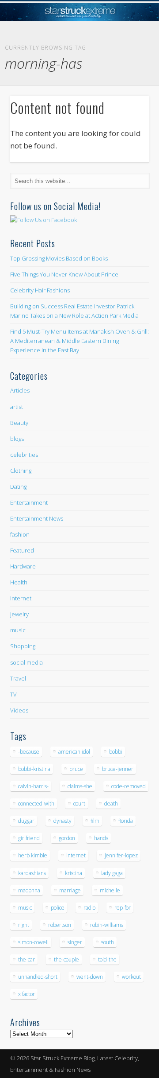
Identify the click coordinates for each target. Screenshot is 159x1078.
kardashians (32, 873)
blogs (17, 439)
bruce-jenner (117, 769)
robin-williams (106, 925)
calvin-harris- (33, 786)
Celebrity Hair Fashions (40, 290)
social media (26, 662)
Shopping (22, 646)
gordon (67, 838)
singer (75, 942)
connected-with (36, 803)
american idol (74, 751)
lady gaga (112, 873)
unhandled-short (37, 977)
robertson (59, 925)
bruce (76, 769)
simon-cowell (33, 942)
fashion (20, 534)
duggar (26, 821)
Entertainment (29, 502)
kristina (73, 873)
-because (28, 751)
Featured (22, 550)
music (18, 630)
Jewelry (19, 614)
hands (101, 838)
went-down (89, 977)
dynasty (62, 821)
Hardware (23, 566)
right (23, 925)
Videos (19, 710)
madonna (29, 890)
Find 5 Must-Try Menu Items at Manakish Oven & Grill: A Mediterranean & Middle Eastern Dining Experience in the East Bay (79, 340)
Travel (18, 678)
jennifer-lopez (121, 855)
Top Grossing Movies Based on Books (59, 258)
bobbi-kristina (34, 769)
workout (131, 977)
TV (13, 694)
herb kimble (32, 855)
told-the (107, 959)
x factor (26, 994)
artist (16, 407)
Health (18, 582)
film (95, 821)
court (79, 803)
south (107, 942)
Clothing (20, 471)
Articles (20, 390)
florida (125, 821)
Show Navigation (128, 79)
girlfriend (29, 838)
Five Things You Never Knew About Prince (64, 274)
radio (89, 907)
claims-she (80, 786)
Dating (18, 486)
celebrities (24, 455)
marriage (70, 890)
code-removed (128, 786)
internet (20, 598)
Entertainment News (36, 518)
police (57, 907)
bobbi (115, 751)
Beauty (19, 423)
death (111, 803)
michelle (110, 890)
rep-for (122, 907)
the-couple (66, 959)
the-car (26, 959)
